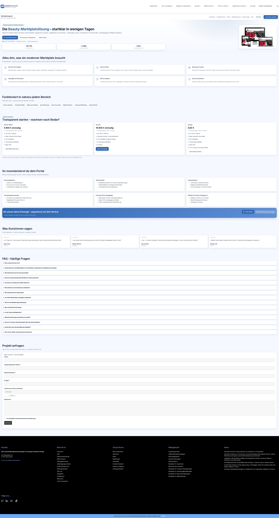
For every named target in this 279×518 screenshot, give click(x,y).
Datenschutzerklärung (63, 456)
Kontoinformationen (118, 464)
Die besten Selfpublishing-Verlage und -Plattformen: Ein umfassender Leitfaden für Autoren (249, 469)
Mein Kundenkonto (118, 451)
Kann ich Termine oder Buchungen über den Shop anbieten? (22, 322)
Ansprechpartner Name (12, 364)
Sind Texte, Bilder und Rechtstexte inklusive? (18, 332)
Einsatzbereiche (221, 17)
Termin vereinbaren (265, 6)
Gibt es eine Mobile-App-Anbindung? (15, 302)
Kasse (114, 456)
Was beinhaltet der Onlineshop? (14, 292)
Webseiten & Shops (239, 6)
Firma (6, 357)
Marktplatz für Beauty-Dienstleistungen (179, 474)
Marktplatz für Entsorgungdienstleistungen (180, 471)
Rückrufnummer (10, 372)
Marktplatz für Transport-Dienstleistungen (180, 469)
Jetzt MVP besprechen (12, 149)
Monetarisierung (236, 17)
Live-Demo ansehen (271, 17)
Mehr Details (43, 37)
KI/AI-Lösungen (167, 6)
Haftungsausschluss (62, 461)
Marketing (153, 6)
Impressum (60, 451)
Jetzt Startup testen (195, 151)
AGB (58, 454)
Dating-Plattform (173, 461)
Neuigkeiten (60, 474)
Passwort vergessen (118, 466)
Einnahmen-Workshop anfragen (265, 212)
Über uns (59, 471)
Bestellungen (116, 459)
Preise (228, 17)
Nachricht (7, 399)
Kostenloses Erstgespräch (28, 37)
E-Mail (6, 380)
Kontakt (258, 17)
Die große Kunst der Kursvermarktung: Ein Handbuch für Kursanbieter (243, 451)
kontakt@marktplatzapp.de (12, 460)
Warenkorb (116, 454)
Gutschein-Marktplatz (174, 459)
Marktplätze (208, 6)
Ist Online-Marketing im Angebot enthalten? (18, 297)
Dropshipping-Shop (173, 451)
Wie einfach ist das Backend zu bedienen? (17, 287)
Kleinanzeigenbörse (173, 456)
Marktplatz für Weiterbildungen (177, 476)
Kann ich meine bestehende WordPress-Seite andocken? (22, 278)
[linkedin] (7, 501)
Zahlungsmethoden (62, 469)
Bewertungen (246, 17)
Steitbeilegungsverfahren (64, 464)
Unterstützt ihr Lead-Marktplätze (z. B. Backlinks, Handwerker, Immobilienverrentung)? (31, 268)
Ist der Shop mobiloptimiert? (13, 312)
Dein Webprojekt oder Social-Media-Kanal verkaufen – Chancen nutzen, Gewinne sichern (249, 462)
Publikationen (60, 476)
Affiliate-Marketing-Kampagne (176, 454)
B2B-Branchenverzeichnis (175, 466)
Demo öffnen (249, 211)
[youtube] (11, 501)
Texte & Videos (223, 6)
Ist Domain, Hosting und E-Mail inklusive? (17, 282)
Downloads (116, 461)
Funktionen (212, 17)
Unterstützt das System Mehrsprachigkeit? (18, 327)
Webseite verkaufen (183, 6)
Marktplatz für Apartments (175, 464)
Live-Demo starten (11, 37)
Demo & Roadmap (102, 149)
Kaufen (197, 6)
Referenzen (60, 478)
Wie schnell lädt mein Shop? (13, 307)
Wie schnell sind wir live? (12, 263)
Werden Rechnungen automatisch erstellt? (17, 317)
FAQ (252, 17)
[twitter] (2, 501)
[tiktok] (16, 501)
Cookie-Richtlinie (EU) (63, 466)
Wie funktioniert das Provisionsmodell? (16, 273)
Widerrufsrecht (61, 459)
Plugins (252, 6)
